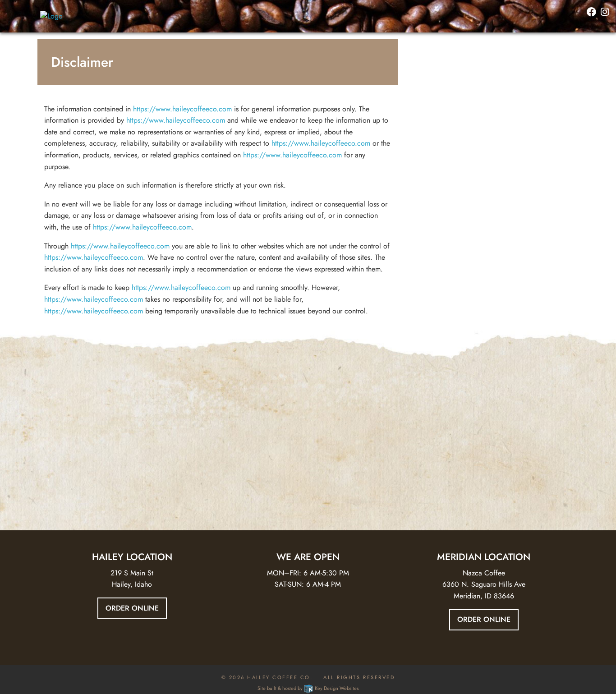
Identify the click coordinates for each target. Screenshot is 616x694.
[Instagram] (605, 12)
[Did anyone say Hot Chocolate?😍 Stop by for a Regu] (308, 423)
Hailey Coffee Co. (280, 677)
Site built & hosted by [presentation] (308, 688)
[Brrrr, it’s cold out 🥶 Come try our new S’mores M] (95, 423)
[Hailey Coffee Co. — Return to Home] (51, 15)
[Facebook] (591, 12)
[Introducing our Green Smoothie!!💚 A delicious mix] (414, 446)
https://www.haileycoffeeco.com (182, 109)
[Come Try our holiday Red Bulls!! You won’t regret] (202, 446)
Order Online (132, 608)
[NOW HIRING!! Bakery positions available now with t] (521, 423)
